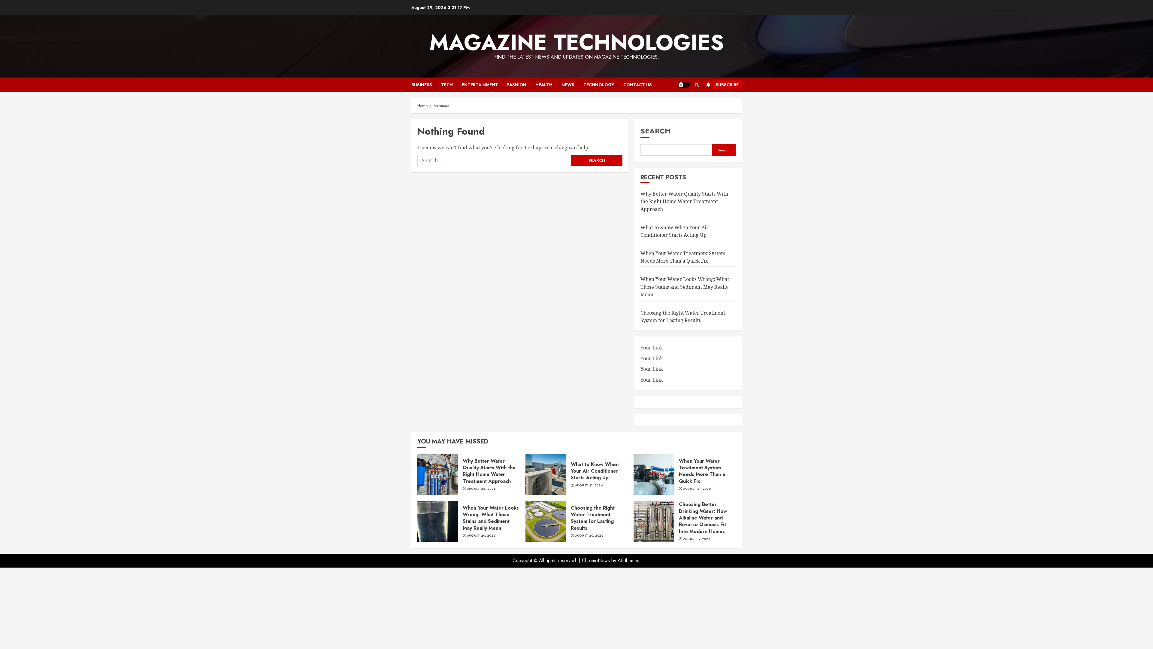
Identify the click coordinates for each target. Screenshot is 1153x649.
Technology (598, 85)
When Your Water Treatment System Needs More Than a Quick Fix (682, 257)
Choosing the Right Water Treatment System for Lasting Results (682, 316)
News (567, 85)
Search (655, 131)
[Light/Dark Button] (684, 85)
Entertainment (480, 85)
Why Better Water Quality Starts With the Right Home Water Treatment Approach (684, 201)
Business (421, 85)
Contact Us (637, 85)
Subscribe (727, 85)
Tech (447, 85)
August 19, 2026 (696, 539)
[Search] (697, 85)
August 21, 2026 (589, 485)
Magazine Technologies (576, 42)
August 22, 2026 (481, 489)
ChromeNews (596, 560)
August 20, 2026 (481, 536)
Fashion (516, 85)
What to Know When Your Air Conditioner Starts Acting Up (595, 471)
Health (543, 85)
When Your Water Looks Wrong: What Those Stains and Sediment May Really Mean (684, 287)
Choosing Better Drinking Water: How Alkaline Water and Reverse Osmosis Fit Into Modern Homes (703, 518)
